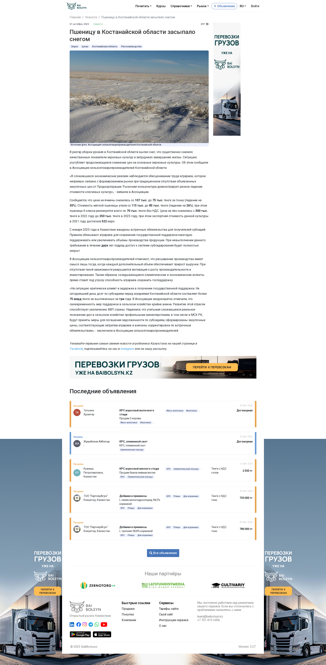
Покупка (128, 614)
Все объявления (164, 553)
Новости (91, 17)
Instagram (127, 348)
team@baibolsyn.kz (210, 616)
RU (242, 6)
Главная (75, 17)
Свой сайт (166, 614)
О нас (163, 626)
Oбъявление (225, 6)
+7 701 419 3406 (208, 620)
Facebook (76, 348)
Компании (129, 620)
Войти (255, 6)
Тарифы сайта (168, 609)
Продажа (128, 609)
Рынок (202, 6)
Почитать (142, 6)
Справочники (180, 6)
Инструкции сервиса (173, 620)
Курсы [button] (161, 6)
